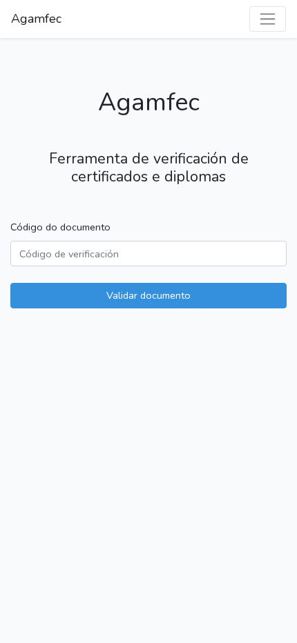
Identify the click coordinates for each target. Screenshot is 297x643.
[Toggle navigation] (267, 19)
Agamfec (36, 18)
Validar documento (148, 295)
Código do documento (60, 227)
